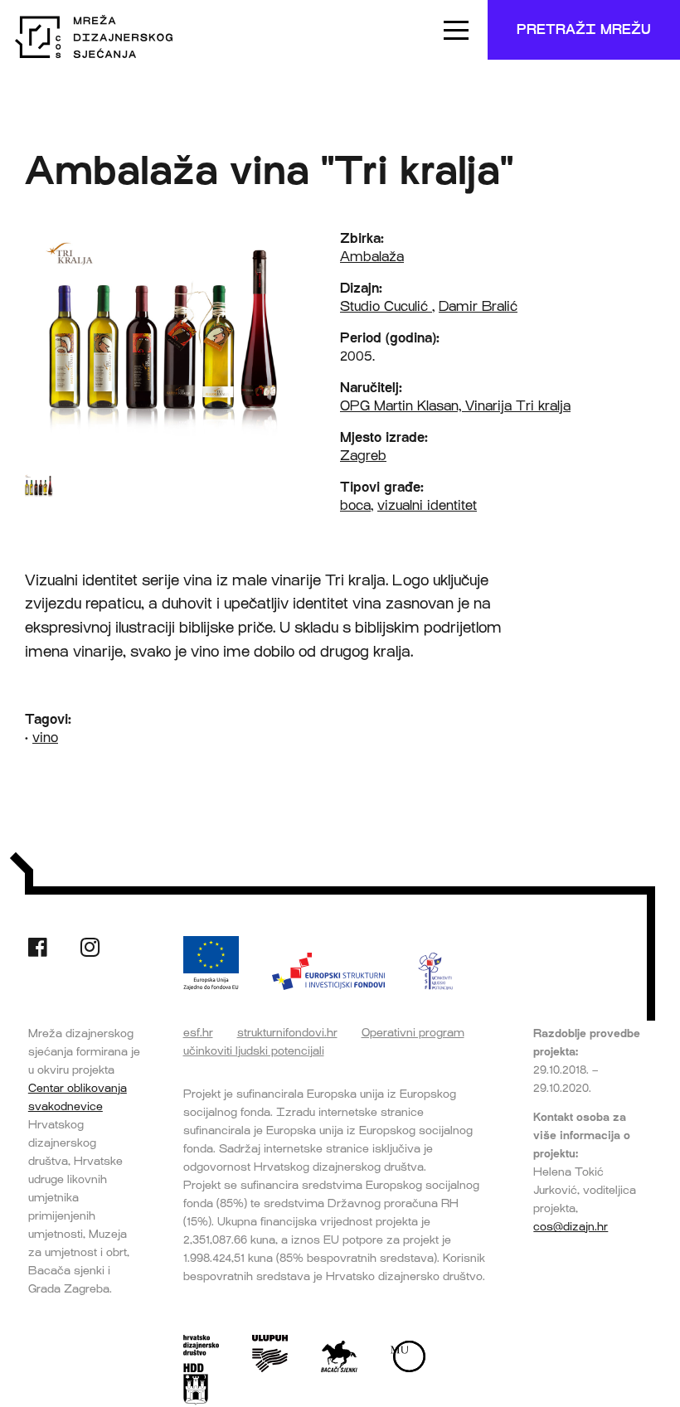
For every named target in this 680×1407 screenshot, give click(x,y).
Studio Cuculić (386, 306)
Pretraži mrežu (584, 29)
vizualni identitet (427, 505)
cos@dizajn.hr (570, 1226)
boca (355, 505)
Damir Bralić (478, 306)
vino (45, 737)
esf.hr (198, 1032)
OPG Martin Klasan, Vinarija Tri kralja (455, 406)
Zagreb (363, 455)
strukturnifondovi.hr (287, 1032)
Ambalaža (372, 256)
